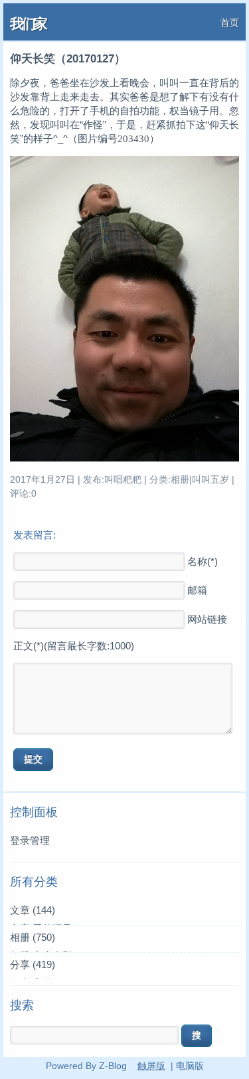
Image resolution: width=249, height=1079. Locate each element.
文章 (32, 910)
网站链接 (207, 619)
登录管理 (30, 840)
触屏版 (151, 1065)
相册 (32, 937)
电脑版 (190, 1065)
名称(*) (202, 561)
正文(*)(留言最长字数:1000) (73, 645)
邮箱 (197, 590)
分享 (32, 964)
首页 (229, 22)
